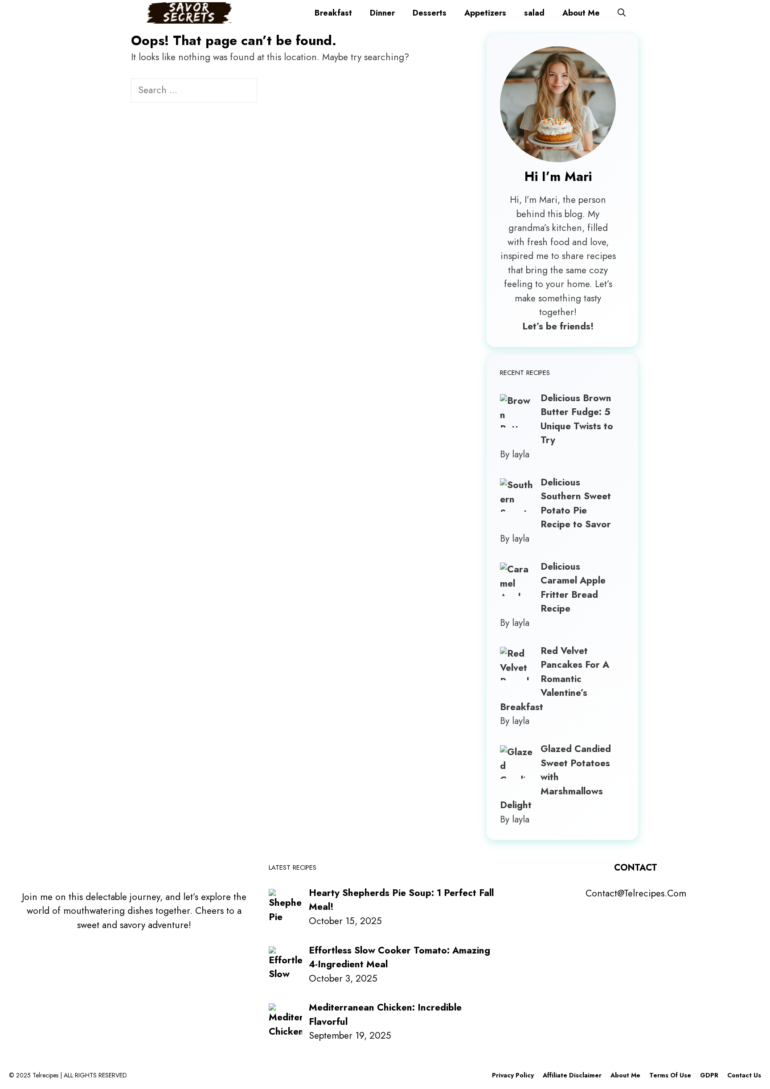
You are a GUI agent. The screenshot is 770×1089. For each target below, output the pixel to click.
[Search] (272, 91)
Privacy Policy (513, 1075)
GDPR (709, 1075)
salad (534, 13)
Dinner (382, 13)
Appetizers (485, 13)
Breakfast (333, 13)
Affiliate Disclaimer (572, 1075)
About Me (581, 13)
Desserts (429, 13)
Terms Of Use (670, 1075)
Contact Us (744, 1075)
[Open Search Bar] (622, 13)
